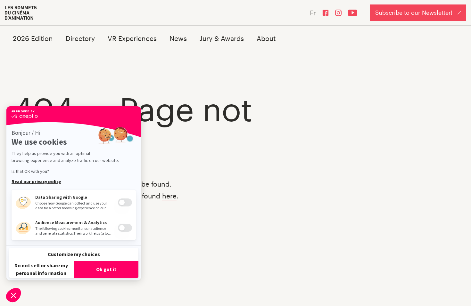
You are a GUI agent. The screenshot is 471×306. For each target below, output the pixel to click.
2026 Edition (33, 38)
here (169, 196)
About (266, 38)
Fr (313, 13)
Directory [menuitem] (80, 38)
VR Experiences (132, 38)
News (178, 38)
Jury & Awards (222, 38)
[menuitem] (21, 12)
